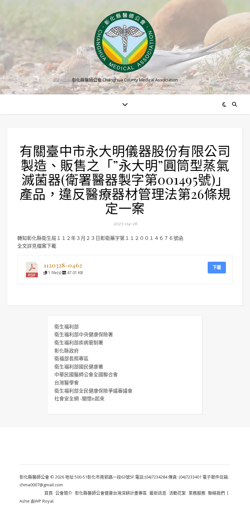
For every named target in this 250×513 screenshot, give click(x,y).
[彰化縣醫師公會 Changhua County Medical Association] (125, 42)
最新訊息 (157, 493)
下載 (217, 267)
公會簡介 (63, 493)
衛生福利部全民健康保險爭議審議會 (93, 390)
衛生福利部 (66, 326)
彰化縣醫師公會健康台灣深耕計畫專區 (111, 493)
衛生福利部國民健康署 (78, 366)
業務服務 (196, 493)
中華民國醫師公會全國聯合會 (86, 374)
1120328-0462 (63, 265)
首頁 (48, 493)
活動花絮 (177, 493)
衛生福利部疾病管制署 (78, 342)
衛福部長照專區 (71, 358)
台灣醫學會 (66, 382)
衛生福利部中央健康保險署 (83, 334)
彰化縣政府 (66, 350)
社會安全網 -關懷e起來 (79, 398)
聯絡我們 (216, 493)
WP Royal (44, 501)
